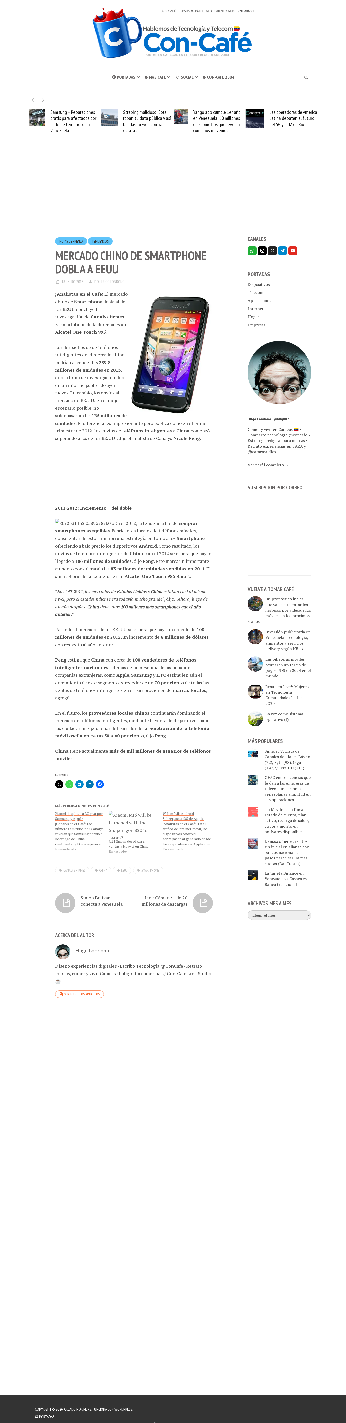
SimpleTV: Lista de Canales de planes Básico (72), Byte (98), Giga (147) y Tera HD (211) (287, 759)
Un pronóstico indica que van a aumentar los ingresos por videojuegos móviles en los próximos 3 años (279, 610)
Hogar (253, 316)
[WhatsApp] (252, 250)
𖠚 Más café (155, 77)
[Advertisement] (173, 193)
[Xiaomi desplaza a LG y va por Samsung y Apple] (82, 831)
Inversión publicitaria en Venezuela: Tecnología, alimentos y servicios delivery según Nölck (288, 640)
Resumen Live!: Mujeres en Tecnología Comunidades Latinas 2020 (287, 695)
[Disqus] (134, 1081)
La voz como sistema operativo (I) (284, 716)
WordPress (123, 1409)
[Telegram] (282, 250)
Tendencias (100, 241)
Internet (256, 308)
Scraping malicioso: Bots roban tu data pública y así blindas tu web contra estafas (147, 121)
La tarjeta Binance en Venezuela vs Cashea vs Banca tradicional (286, 878)
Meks (87, 1409)
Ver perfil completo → (268, 465)
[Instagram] (262, 250)
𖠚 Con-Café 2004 (218, 77)
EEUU (124, 870)
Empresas (256, 325)
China (103, 870)
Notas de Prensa (71, 241)
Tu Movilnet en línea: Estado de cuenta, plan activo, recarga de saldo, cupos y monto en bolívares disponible (287, 820)
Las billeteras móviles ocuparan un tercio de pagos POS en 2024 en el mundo (288, 667)
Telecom (255, 292)
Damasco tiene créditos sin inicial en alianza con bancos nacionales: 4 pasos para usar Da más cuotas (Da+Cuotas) (287, 852)
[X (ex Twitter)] (272, 250)
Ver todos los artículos (82, 994)
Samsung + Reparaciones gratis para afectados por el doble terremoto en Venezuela (73, 121)
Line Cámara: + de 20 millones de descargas (164, 901)
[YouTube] (292, 250)
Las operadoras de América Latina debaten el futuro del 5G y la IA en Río (293, 118)
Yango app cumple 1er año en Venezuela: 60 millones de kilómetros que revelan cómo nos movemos (217, 121)
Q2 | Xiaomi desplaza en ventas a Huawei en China (128, 844)
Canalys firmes (74, 870)
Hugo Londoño (113, 281)
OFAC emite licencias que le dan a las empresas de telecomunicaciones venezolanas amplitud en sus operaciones (288, 789)
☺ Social (184, 77)
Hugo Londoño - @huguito (269, 419)
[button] (43, 100)
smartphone (150, 870)
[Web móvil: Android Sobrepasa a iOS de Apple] (189, 831)
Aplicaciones (259, 300)
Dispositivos (259, 284)
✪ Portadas (124, 77)
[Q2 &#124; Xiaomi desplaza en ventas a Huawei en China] (133, 825)
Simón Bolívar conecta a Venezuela (102, 901)
